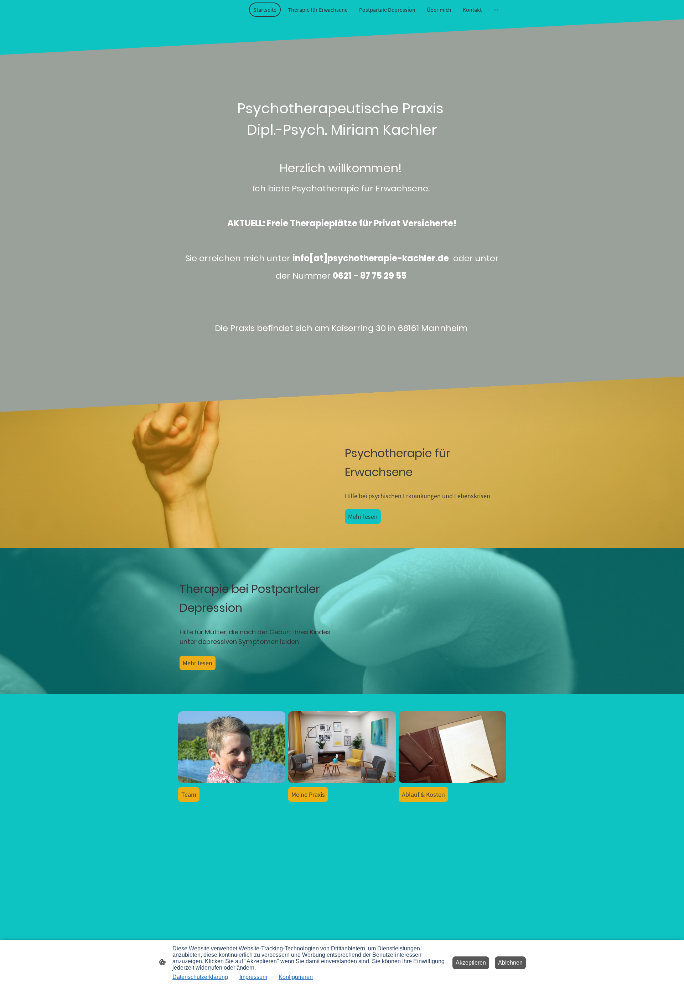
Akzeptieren (471, 963)
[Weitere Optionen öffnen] (496, 9)
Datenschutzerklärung (200, 977)
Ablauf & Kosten (423, 794)
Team (188, 794)
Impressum (253, 977)
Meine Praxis (308, 794)
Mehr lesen (363, 516)
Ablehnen (510, 963)
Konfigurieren (296, 977)
